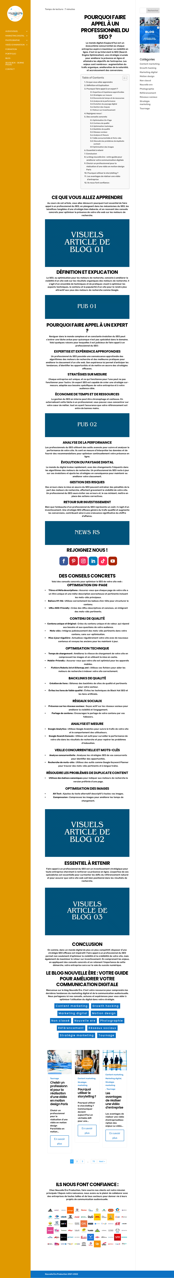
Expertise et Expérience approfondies (108, 92)
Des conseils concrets (96, 116)
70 (93, 1161)
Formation (11, 49)
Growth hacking (105, 1006)
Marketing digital (14, 36)
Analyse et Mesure (101, 135)
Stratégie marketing (77, 1035)
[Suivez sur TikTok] (103, 561)
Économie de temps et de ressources (108, 98)
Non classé (60, 1021)
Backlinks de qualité (101, 129)
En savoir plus (59, 1141)
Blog (7, 58)
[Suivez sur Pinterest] (73, 561)
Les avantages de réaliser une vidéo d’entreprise (103, 178)
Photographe (12, 40)
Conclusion (91, 153)
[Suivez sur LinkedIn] (93, 561)
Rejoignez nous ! (94, 113)
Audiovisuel (11, 31)
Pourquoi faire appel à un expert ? (102, 89)
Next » (102, 1161)
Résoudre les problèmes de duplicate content (109, 142)
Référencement (71, 1028)
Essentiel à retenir (94, 150)
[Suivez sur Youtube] (112, 561)
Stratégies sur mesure (102, 95)
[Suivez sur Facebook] (63, 561)
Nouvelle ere (85, 1021)
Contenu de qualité (101, 123)
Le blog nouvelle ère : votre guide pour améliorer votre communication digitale (105, 158)
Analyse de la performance (104, 101)
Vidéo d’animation (15, 45)
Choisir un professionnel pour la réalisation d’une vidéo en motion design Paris (105, 166)
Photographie (111, 1021)
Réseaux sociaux (100, 132)
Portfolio (10, 54)
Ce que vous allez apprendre (99, 82)
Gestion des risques (101, 107)
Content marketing (72, 1006)
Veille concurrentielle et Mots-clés (107, 138)
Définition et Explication (97, 85)
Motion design (104, 1013)
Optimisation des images (103, 147)
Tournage (106, 1035)
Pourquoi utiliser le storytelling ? (102, 173)
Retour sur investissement (104, 110)
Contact (10, 69)
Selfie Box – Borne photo (14, 64)
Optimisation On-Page (102, 120)
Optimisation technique (103, 126)
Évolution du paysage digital (105, 104)
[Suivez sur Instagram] (83, 561)
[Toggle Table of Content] (123, 78)
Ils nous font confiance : (98, 182)
